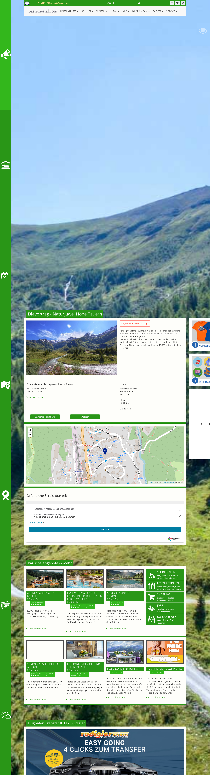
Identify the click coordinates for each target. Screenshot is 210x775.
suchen (105, 529)
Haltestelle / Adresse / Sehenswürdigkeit (53, 509)
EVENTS (157, 11)
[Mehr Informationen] (45, 578)
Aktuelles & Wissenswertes (56, 3)
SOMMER (86, 11)
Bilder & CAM (140, 11)
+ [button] (30, 430)
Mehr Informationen (37, 628)
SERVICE (170, 11)
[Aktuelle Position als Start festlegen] (180, 508)
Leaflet (151, 482)
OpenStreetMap (168, 482)
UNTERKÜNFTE (68, 11)
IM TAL (113, 11)
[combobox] (105, 509)
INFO (125, 11)
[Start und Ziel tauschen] (180, 515)
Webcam (85, 416)
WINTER (100, 11)
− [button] (30, 434)
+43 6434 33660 (35, 397)
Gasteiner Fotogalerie (45, 416)
